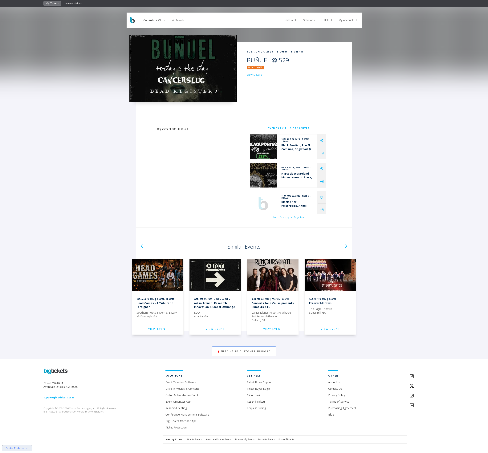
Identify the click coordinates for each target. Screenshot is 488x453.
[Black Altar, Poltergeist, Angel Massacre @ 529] (263, 203)
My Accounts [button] (347, 20)
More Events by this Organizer (288, 217)
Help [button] (327, 20)
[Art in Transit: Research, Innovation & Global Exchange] (215, 275)
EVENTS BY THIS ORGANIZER (289, 128)
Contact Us (335, 388)
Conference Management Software (187, 414)
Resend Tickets (74, 3)
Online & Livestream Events (182, 395)
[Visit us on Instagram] (426, 395)
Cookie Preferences (17, 448)
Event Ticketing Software (180, 382)
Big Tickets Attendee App (181, 421)
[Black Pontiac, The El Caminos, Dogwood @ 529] (263, 146)
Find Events (290, 20)
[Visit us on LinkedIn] (426, 405)
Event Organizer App (178, 401)
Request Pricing (256, 408)
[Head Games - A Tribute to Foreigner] (157, 275)
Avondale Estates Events (218, 439)
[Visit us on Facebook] (426, 376)
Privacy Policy (336, 395)
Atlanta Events (194, 439)
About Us (334, 382)
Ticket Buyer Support (260, 382)
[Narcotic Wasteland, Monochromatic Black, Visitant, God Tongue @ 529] (263, 175)
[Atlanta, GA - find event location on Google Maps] (322, 140)
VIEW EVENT (157, 329)
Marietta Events (266, 439)
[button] (154, 20)
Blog (331, 414)
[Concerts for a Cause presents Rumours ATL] (273, 275)
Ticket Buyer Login (258, 388)
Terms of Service (338, 401)
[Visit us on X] (426, 386)
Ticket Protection (176, 427)
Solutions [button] (309, 20)
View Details (254, 74)
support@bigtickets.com (58, 397)
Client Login (254, 395)
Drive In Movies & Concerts (182, 388)
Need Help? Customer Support (244, 351)
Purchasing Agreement (342, 408)
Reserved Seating (176, 408)
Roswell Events (286, 439)
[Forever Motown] (330, 275)
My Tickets (52, 3)
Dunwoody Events (244, 439)
